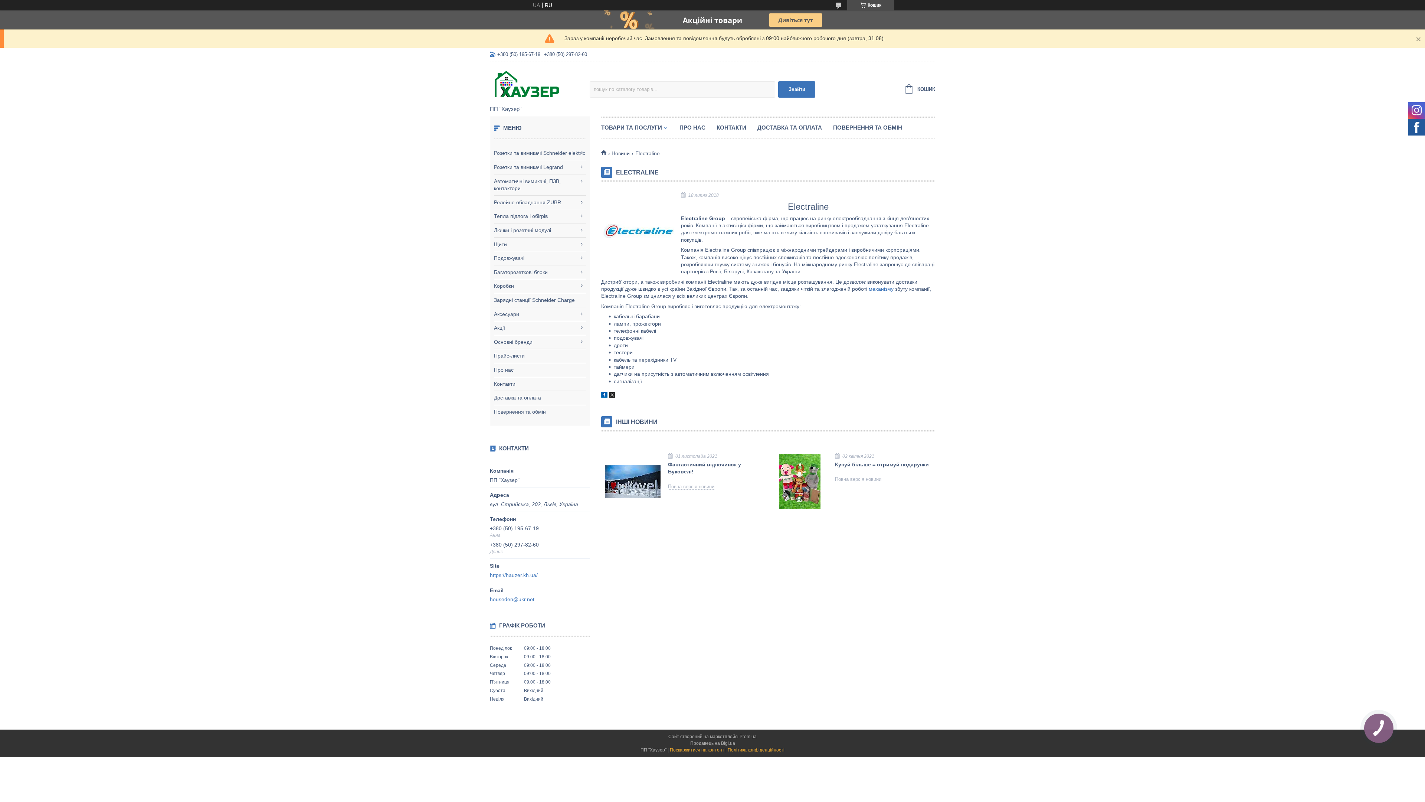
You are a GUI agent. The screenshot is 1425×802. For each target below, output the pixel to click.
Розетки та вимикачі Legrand (528, 167)
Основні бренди (513, 342)
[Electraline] (638, 230)
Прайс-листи (509, 356)
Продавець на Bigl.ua (712, 743)
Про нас (504, 370)
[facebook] (604, 396)
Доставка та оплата (517, 398)
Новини (621, 153)
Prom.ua (748, 736)
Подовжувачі (509, 258)
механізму (881, 289)
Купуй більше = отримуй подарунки (882, 464)
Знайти (797, 89)
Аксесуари (506, 314)
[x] (612, 396)
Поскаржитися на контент (697, 750)
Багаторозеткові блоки (521, 272)
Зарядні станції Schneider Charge (534, 300)
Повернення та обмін (520, 412)
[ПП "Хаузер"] (540, 84)
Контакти (504, 384)
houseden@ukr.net (512, 599)
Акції (499, 328)
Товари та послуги (631, 127)
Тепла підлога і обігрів (521, 216)
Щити (500, 244)
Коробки (504, 286)
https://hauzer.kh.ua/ (514, 575)
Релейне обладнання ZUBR (527, 202)
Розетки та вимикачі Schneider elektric (539, 153)
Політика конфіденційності (756, 750)
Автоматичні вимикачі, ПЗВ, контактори (527, 185)
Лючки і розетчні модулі (522, 230)
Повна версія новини (691, 486)
